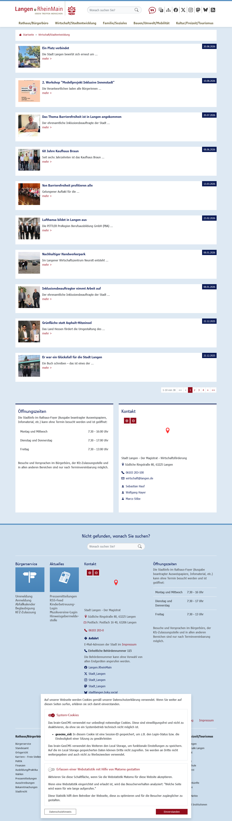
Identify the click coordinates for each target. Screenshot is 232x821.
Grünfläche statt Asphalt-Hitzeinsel (67, 323)
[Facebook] (175, 9)
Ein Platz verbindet (55, 48)
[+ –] (168, 433)
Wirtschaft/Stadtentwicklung (54, 34)
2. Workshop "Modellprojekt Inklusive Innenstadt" (78, 82)
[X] (183, 9)
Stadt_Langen (97, 673)
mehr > (47, 58)
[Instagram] (190, 9)
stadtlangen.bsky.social (103, 692)
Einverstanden (172, 811)
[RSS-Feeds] (213, 9)
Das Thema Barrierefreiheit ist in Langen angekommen (81, 117)
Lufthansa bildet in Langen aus (64, 220)
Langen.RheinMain (100, 667)
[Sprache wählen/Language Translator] (161, 9)
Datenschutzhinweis (60, 811)
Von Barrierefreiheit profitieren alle (67, 185)
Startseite (28, 34)
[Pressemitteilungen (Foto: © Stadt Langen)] (64, 579)
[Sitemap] (168, 9)
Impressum (129, 644)
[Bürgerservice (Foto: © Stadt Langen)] (29, 579)
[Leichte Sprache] (152, 10)
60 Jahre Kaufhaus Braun (60, 151)
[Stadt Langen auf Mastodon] (198, 9)
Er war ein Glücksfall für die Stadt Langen (72, 357)
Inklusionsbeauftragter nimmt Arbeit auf (71, 288)
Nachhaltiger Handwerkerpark (63, 254)
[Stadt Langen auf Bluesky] (205, 9)
